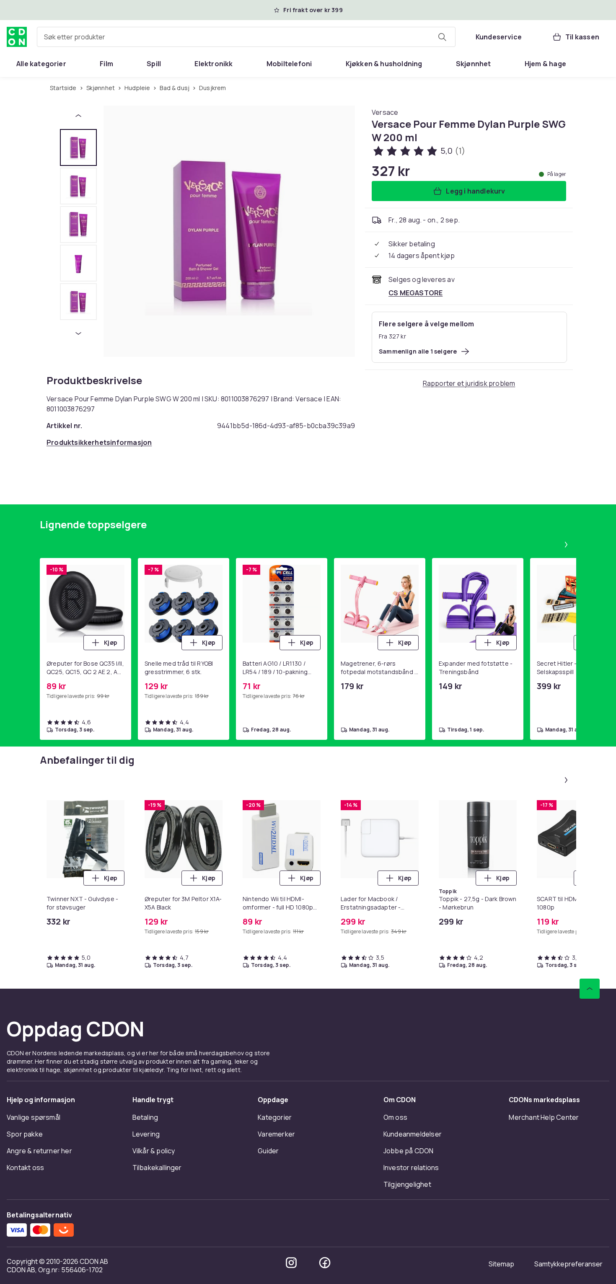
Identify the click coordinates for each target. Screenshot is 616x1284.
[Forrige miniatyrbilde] (78, 116)
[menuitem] (41, 64)
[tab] (78, 147)
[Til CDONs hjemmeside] (17, 37)
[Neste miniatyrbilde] (78, 333)
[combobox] (246, 37)
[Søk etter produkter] (442, 37)
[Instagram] (291, 1262)
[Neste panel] (566, 545)
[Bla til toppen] (590, 989)
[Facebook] (324, 1262)
